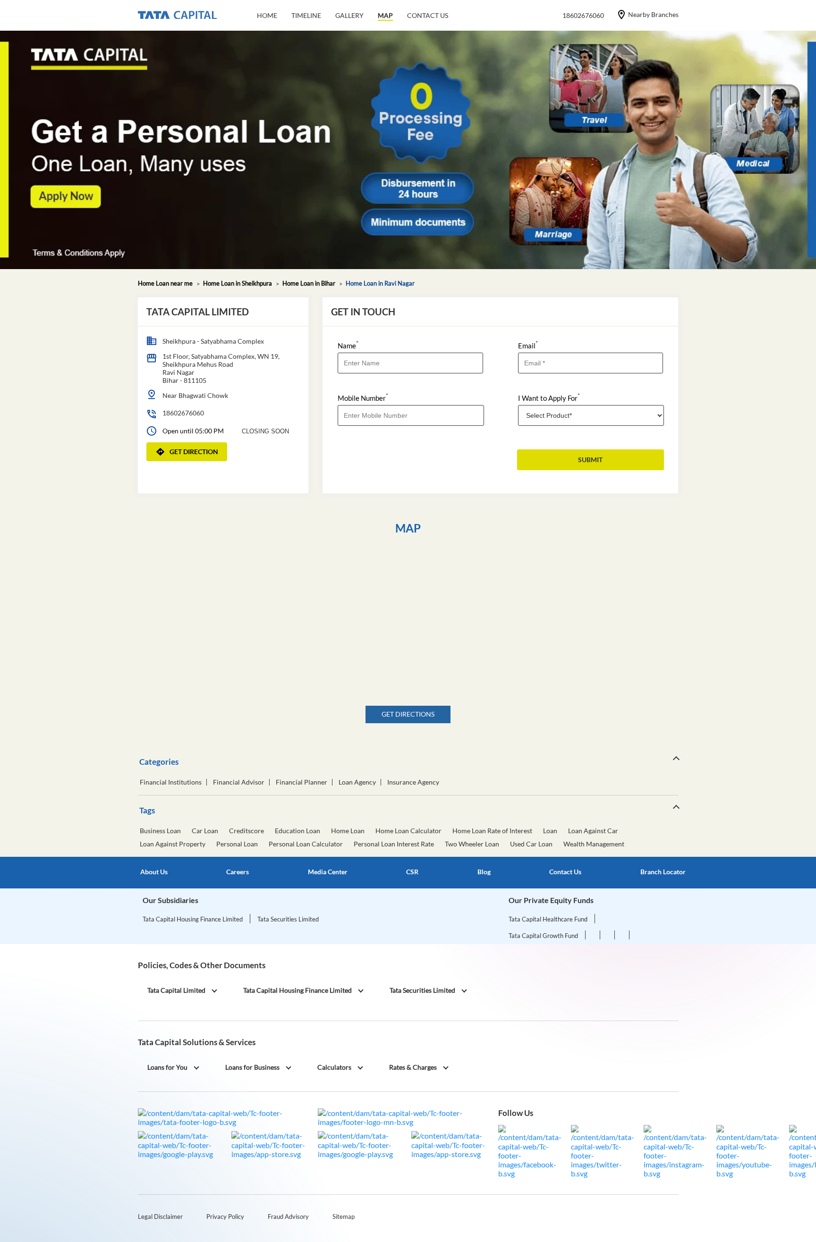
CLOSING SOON (265, 431)
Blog (484, 872)
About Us (154, 872)
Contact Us (565, 872)
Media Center (328, 872)
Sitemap (343, 1216)
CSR (412, 872)
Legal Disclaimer (160, 1216)
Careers (237, 872)
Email (528, 345)
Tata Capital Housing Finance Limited (193, 919)
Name (348, 345)
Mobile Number (363, 397)
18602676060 (183, 413)
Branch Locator (663, 872)
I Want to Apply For (549, 397)
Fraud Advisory (288, 1216)
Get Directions (408, 714)
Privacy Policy (225, 1216)
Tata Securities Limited (288, 919)
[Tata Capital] (177, 15)
